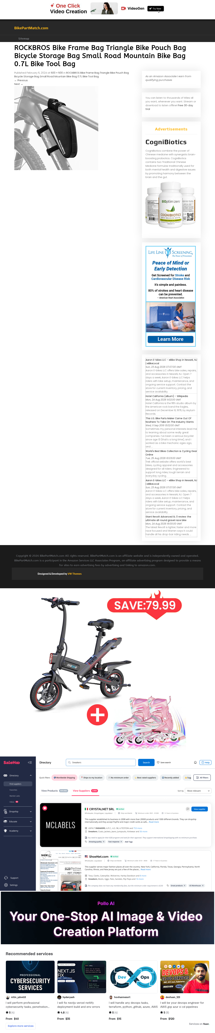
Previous (21, 80)
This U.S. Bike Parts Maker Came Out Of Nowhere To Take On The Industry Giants (170, 420)
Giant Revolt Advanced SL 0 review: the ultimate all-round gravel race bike (168, 518)
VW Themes (74, 573)
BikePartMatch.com (31, 28)
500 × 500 (57, 72)
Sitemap (23, 38)
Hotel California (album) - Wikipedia (167, 396)
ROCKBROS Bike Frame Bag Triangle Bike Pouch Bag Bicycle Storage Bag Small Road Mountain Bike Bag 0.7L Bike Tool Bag (71, 74)
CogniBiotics (166, 142)
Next (18, 84)
